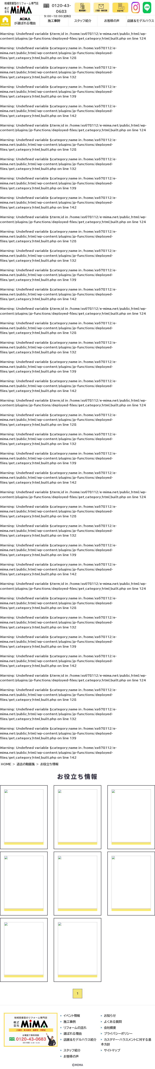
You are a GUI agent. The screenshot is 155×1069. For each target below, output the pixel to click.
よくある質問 (113, 1021)
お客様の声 (111, 20)
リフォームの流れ (75, 1027)
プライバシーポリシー (118, 1033)
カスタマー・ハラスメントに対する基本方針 (126, 1042)
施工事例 (54, 20)
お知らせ (110, 1015)
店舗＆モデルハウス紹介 (80, 1039)
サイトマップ (112, 1050)
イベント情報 (72, 1015)
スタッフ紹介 (82, 20)
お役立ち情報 (49, 764)
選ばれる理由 (73, 1033)
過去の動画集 (26, 764)
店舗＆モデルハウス (140, 20)
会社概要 (110, 1027)
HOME (5, 24)
